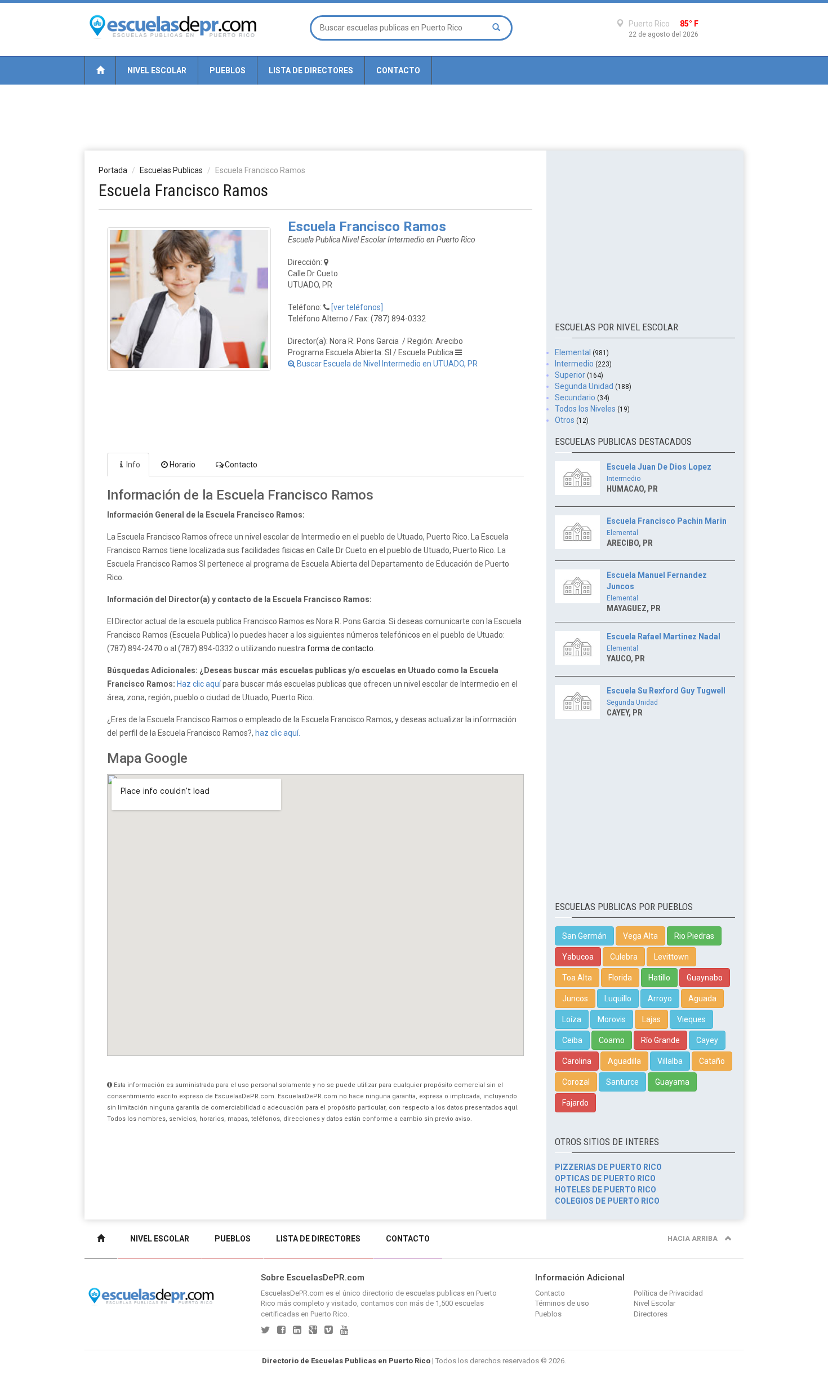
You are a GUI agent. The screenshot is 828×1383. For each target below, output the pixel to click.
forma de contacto (340, 648)
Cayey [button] (707, 1040)
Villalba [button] (670, 1061)
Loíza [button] (571, 1019)
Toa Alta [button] (577, 977)
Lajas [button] (651, 1019)
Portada (113, 170)
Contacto (398, 70)
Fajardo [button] (575, 1102)
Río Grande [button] (660, 1040)
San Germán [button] (584, 935)
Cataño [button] (712, 1061)
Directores (650, 1314)
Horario (182, 464)
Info (133, 464)
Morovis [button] (612, 1019)
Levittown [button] (671, 956)
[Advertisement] (414, 116)
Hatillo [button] (659, 977)
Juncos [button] (575, 998)
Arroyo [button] (660, 998)
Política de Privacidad (668, 1293)
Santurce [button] (622, 1081)
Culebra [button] (624, 956)
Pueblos (228, 70)
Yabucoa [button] (578, 956)
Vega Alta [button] (640, 935)
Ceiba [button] (572, 1040)
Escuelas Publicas (171, 170)
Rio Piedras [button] (694, 935)
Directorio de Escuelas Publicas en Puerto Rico (346, 1361)
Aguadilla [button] (624, 1061)
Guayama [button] (672, 1081)
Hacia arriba (693, 1239)
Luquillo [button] (617, 998)
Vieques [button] (691, 1019)
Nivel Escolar (156, 70)
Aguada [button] (702, 998)
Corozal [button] (576, 1081)
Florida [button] (620, 977)
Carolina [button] (576, 1061)
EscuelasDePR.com (292, 1293)
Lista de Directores (311, 70)
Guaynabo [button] (705, 977)
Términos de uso (562, 1303)
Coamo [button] (612, 1040)
